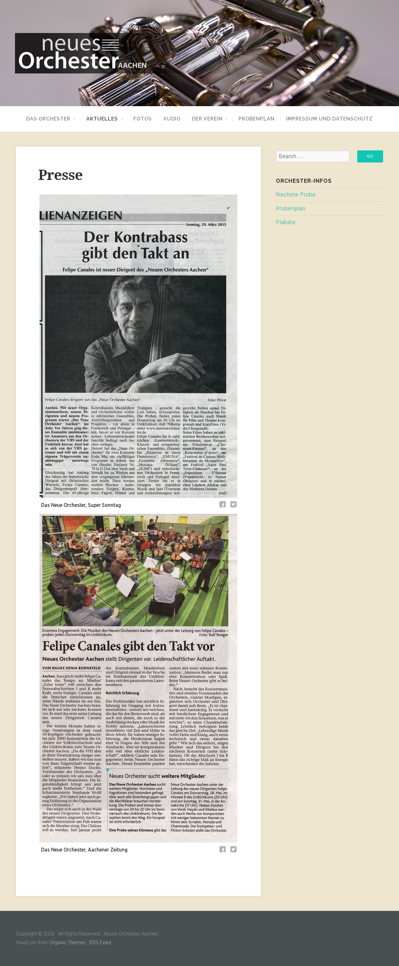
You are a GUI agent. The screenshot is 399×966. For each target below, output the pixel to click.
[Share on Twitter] (233, 505)
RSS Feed (100, 942)
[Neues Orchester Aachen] (199, 53)
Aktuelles (102, 119)
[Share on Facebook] (223, 505)
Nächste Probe (296, 194)
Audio (171, 119)
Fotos (142, 119)
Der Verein (207, 119)
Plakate (286, 222)
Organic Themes (67, 942)
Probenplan (256, 119)
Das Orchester (48, 119)
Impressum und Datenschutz (329, 119)
